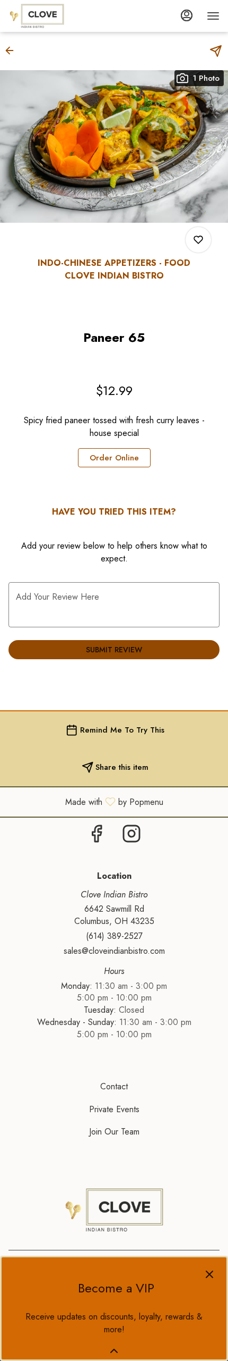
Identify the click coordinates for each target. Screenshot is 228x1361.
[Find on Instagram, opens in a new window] (131, 836)
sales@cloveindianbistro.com (114, 951)
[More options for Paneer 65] (198, 240)
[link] (114, 457)
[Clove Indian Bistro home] (56, 16)
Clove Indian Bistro (114, 1210)
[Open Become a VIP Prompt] (114, 1351)
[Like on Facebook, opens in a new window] (96, 836)
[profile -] (186, 15)
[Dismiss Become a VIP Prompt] (209, 1274)
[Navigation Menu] (213, 16)
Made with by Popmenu (85, 801)
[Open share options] (216, 51)
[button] (12, 50)
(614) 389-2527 (114, 936)
